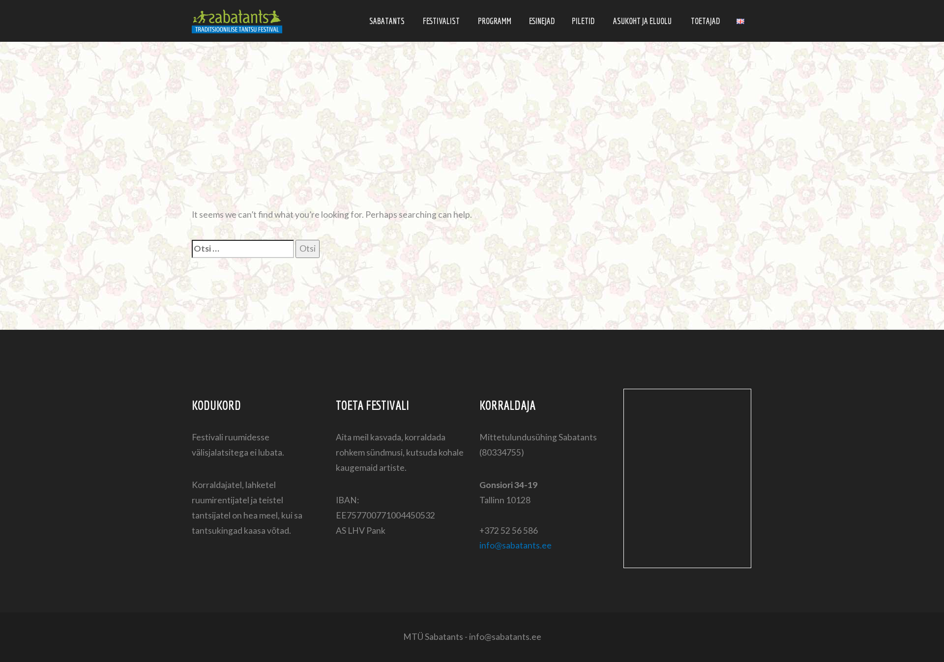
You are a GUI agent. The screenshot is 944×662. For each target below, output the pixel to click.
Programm (494, 21)
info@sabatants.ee (515, 545)
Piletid (583, 21)
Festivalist (441, 21)
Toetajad (705, 21)
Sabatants (387, 21)
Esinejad (542, 21)
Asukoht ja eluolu (642, 21)
